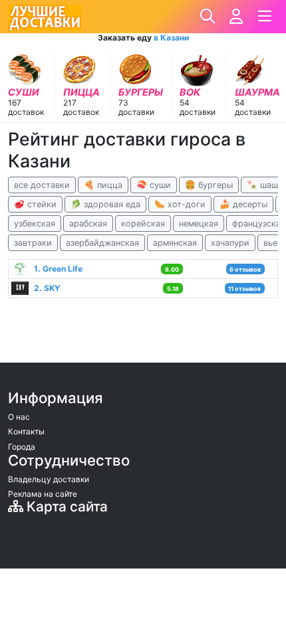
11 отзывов (244, 288)
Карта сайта (65, 506)
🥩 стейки (35, 204)
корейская (143, 223)
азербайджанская (102, 243)
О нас (19, 417)
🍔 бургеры (209, 185)
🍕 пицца (103, 185)
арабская (88, 223)
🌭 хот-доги (180, 204)
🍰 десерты (243, 204)
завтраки (33, 243)
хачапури (230, 243)
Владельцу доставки (48, 479)
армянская (175, 243)
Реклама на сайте (42, 494)
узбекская (34, 223)
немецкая (198, 223)
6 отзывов (245, 269)
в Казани (171, 38)
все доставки (42, 185)
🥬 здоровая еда (105, 204)
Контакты (26, 431)
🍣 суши (153, 185)
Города (21, 447)
